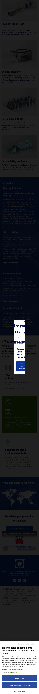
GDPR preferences (19, 691)
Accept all (19, 678)
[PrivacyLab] (13, 672)
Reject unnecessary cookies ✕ (27, 644)
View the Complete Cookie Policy (12, 669)
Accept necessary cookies (19, 685)
